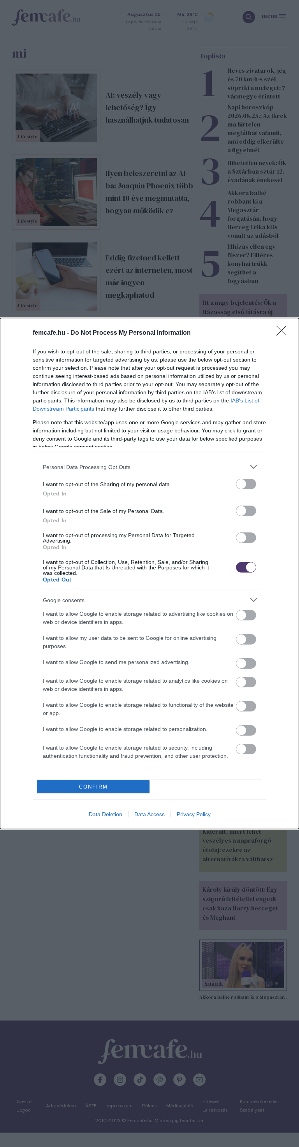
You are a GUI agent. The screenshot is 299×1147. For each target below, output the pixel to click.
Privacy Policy (194, 814)
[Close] (283, 333)
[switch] (246, 484)
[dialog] (149, 573)
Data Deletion (105, 814)
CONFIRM (93, 787)
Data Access (149, 814)
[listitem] (149, 467)
